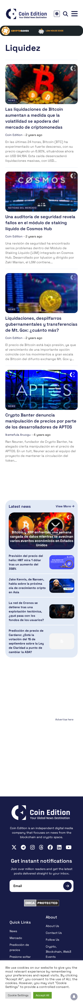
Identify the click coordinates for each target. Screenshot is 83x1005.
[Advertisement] (41, 749)
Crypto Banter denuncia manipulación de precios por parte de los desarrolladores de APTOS (40, 421)
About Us (52, 926)
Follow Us (52, 940)
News (11, 100)
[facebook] (50, 847)
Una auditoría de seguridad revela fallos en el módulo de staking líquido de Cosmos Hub (40, 222)
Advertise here (64, 719)
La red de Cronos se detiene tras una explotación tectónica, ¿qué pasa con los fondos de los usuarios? (26, 611)
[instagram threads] (41, 847)
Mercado (16, 938)
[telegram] (23, 847)
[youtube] (69, 847)
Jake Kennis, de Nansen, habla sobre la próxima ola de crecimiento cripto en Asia (27, 585)
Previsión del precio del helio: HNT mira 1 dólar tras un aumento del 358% (26, 562)
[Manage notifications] (74, 996)
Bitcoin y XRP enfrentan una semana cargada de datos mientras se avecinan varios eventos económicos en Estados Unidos (41, 538)
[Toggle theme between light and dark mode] (57, 14)
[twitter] (14, 847)
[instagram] (32, 847)
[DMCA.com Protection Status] (41, 902)
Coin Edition (14, 135)
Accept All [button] (42, 995)
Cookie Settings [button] (18, 995)
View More (64, 506)
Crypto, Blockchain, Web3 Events (58, 952)
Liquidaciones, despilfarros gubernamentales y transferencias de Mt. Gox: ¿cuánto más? (41, 324)
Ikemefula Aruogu (18, 435)
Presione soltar (20, 957)
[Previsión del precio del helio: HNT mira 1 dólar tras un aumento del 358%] (61, 562)
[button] (74, 13)
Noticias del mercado (22, 207)
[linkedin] (59, 847)
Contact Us (54, 933)
